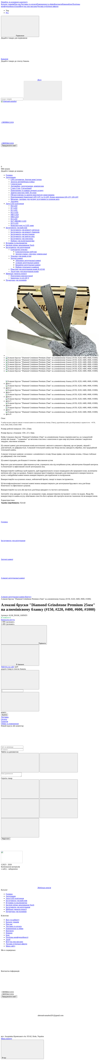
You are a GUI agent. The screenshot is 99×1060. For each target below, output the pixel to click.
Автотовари (11, 177)
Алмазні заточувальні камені (27, 263)
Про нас (17, 4)
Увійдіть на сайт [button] (7, 667)
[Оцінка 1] (20, 789)
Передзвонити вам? (9, 145)
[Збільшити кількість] (20, 701)
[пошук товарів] (43, 90)
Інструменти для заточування (18, 247)
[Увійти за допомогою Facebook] (20, 762)
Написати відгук (8, 620)
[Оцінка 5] (20, 827)
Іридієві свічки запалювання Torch (20, 245)
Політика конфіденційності (17, 937)
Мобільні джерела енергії (16, 274)
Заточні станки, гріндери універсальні (31, 254)
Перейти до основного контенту (14, 2)
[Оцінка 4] (59, 808)
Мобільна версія (44, 888)
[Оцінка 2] (59, 789)
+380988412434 (7, 122)
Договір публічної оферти (47, 6)
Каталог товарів (7, 4)
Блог (70, 4)
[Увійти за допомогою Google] (59, 762)
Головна (9, 175)
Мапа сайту (10, 946)
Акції (17, 6)
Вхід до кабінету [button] (12, 920)
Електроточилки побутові (26, 252)
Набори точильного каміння (27, 267)
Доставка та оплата (29, 4)
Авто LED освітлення (15, 204)
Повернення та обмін (45, 4)
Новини (65, 4)
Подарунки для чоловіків (16, 280)
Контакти (58, 4)
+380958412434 (7, 143)
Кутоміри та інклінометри (16, 243)
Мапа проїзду (6, 1039)
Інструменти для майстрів (16, 228)
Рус (7, 13)
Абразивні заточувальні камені (28, 260)
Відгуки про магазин (28, 6)
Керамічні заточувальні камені (27, 265)
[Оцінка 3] (20, 808)
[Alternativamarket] (12, 862)
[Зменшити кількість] (20, 679)
